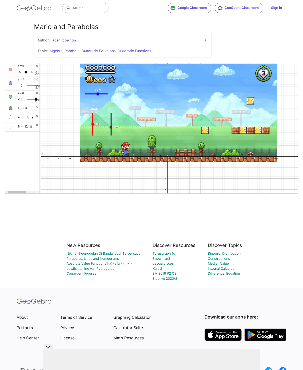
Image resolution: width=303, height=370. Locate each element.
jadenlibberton (63, 40)
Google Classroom (192, 8)
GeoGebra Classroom (241, 8)
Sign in (276, 8)
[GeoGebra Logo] (34, 8)
